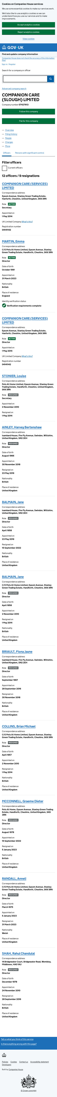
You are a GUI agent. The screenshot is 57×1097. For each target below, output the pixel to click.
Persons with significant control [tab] (29, 153)
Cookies (13, 1062)
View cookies (28, 38)
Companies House (16, 1069)
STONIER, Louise (14, 376)
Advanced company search (14, 88)
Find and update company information (20, 54)
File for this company (28, 121)
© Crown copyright (28, 1090)
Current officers (15, 167)
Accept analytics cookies (28, 24)
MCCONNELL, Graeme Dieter (22, 801)
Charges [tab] (9, 142)
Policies (5, 1062)
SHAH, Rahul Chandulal (18, 953)
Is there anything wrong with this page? (19, 1044)
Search (50, 79)
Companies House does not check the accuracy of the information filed (28, 59)
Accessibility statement (39, 1062)
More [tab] (7, 146)
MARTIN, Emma (13, 241)
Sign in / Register (9, 64)
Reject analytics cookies (28, 32)
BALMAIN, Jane (13, 502)
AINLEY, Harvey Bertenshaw (22, 427)
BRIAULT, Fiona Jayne (17, 652)
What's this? (27, 221)
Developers (6, 1064)
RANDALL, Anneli (14, 878)
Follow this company (28, 111)
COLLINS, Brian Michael (19, 726)
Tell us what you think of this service (17, 1039)
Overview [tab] (9, 130)
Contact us (23, 1062)
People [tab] (8, 138)
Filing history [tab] (11, 134)
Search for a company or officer (16, 70)
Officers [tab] (6, 153)
